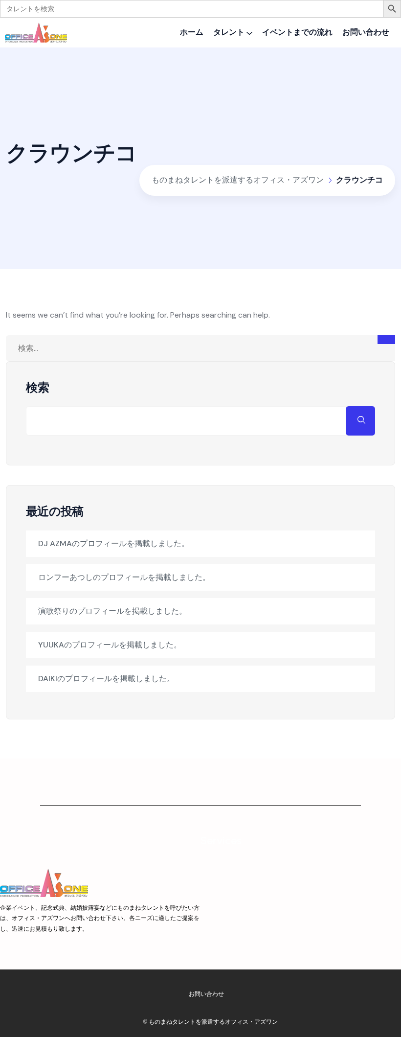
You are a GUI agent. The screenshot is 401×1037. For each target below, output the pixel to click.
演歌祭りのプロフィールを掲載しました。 (112, 611)
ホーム (191, 32)
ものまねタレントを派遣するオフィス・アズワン (213, 1021)
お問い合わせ (365, 32)
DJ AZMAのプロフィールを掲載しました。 (113, 543)
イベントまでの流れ (297, 32)
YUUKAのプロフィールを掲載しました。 (109, 645)
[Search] (386, 339)
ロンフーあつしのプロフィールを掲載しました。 (124, 577)
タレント (229, 32)
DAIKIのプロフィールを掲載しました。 (106, 678)
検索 (37, 387)
